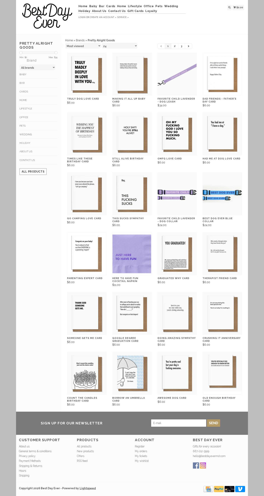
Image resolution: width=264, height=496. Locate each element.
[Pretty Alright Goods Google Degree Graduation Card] (132, 313)
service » (123, 17)
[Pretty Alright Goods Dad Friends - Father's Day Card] (222, 74)
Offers (80, 456)
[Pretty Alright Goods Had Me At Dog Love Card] (222, 134)
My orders (141, 451)
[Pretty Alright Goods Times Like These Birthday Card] (86, 134)
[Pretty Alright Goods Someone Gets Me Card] (86, 313)
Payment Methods (30, 460)
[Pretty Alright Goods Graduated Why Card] (177, 253)
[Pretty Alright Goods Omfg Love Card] (177, 134)
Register (140, 446)
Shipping (24, 475)
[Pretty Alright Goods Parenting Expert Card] (86, 253)
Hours (22, 470)
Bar (102, 6)
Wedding (171, 6)
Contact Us (117, 11)
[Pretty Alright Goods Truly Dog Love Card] (86, 74)
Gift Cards (135, 11)
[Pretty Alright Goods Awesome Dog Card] (177, 373)
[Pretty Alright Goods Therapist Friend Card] (222, 253)
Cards (110, 6)
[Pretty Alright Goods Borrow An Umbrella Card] (132, 373)
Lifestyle (135, 6)
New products (85, 451)
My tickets (141, 456)
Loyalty (151, 11)
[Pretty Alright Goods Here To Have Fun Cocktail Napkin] (132, 253)
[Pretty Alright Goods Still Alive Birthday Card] (132, 134)
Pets (159, 6)
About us (24, 446)
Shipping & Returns (30, 465)
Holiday (84, 11)
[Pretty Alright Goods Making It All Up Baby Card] (132, 74)
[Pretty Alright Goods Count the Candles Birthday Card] (86, 373)
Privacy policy (27, 456)
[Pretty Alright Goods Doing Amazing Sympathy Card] (177, 313)
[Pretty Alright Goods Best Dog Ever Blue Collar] (222, 194)
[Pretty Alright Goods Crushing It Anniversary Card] (222, 313)
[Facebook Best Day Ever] (196, 465)
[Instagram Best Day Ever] (203, 465)
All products (33, 171)
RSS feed (82, 460)
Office (149, 6)
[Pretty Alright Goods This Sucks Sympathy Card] (132, 194)
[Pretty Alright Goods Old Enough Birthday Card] (222, 373)
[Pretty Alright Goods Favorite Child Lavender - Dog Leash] (177, 74)
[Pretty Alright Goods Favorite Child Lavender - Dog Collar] (177, 194)
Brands (80, 40)
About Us (99, 11)
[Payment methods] (208, 488)
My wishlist (142, 460)
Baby (93, 6)
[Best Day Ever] (47, 16)
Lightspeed (88, 488)
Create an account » (103, 17)
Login (82, 17)
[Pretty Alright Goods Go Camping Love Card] (86, 194)
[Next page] (188, 46)
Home (83, 6)
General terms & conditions (35, 451)
